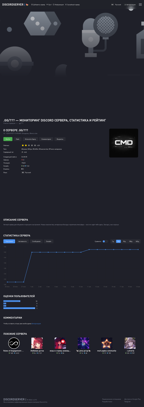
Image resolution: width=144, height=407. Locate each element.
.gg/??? (21, 123)
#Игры (30, 149)
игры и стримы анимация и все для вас (60, 351)
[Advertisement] (72, 93)
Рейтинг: (6, 145)
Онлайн (48, 241)
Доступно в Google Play (132, 399)
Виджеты (60, 139)
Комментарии (46, 139)
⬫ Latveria (130, 351)
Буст (50, 5)
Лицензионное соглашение (111, 399)
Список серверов (9, 123)
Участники (9, 241)
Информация (59, 5)
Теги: (5, 149)
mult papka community (106, 351)
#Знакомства (43, 149)
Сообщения (36, 241)
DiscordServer (15, 4)
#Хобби (35, 149)
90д (124, 241)
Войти (8, 139)
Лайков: (6, 160)
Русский (28, 172)
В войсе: (6, 169)
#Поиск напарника (55, 149)
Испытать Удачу (30, 139)
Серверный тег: (8, 152)
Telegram (127, 401)
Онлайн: (6, 166)
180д (130, 241)
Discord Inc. (44, 402)
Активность (23, 241)
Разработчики (107, 401)
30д (118, 241)
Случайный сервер (73, 5)
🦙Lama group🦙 (83, 351)
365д (137, 241)
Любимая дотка (37, 351)
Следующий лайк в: (10, 157)
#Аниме (24, 149)
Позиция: (6, 163)
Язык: (5, 172)
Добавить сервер (39, 5)
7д (113, 241)
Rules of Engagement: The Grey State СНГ (13, 351)
